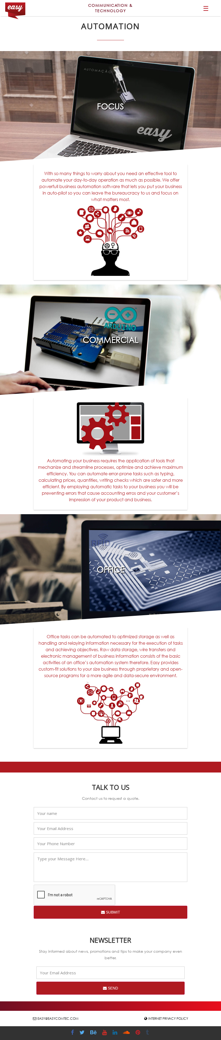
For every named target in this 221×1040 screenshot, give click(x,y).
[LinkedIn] (116, 1033)
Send (112, 988)
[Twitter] (83, 1033)
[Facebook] (73, 1033)
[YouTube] (105, 1033)
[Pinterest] (138, 1033)
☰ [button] (206, 8)
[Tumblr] (148, 1033)
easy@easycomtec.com (57, 1018)
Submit (112, 912)
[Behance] (94, 1033)
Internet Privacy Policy (168, 1018)
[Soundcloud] (127, 1033)
